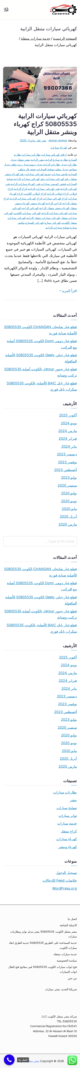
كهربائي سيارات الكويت (27, 213)
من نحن (72, 978)
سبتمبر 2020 (67, 485)
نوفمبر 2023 (67, 462)
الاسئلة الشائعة (68, 925)
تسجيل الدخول (66, 873)
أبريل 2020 (68, 516)
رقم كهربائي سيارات (57, 179)
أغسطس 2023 (65, 470)
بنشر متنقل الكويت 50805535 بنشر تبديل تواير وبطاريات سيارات (43, 934)
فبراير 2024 (68, 438)
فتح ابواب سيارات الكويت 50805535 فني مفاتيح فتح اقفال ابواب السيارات (42, 969)
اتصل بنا (72, 918)
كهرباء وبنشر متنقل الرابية (54, 208)
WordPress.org (64, 888)
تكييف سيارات (60, 174)
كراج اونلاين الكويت (35, 193)
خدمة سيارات (67, 823)
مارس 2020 (67, 524)
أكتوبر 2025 (68, 415)
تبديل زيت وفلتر (20, 164)
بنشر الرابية (37, 159)
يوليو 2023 (69, 477)
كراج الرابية (20, 188)
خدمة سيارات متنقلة (65, 954)
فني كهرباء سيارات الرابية (25, 184)
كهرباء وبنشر (37, 203)
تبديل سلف (61, 169)
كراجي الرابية (54, 203)
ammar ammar (58, 140)
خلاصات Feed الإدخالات (60, 880)
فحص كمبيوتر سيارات (53, 184)
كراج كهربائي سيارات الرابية (26, 198)
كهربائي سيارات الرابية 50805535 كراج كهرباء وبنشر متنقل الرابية (45, 124)
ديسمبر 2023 (67, 454)
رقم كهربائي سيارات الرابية (29, 179)
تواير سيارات (67, 816)
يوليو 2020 (69, 493)
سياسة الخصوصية (67, 960)
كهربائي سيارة (52, 222)
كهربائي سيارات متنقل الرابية (43, 218)
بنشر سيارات (52, 989)
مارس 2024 (67, 431)
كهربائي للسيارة (34, 222)
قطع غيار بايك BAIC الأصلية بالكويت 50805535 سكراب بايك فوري (42, 386)
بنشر (73, 800)
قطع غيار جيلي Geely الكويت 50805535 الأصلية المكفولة (41, 358)
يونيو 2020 (69, 501)
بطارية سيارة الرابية (56, 159)
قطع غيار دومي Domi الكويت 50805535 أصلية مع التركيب (42, 344)
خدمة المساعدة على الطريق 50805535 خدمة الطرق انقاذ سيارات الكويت (43, 945)
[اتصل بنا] (9, 1059)
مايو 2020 (69, 509)
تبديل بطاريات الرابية (55, 164)
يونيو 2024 (69, 423)
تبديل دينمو (36, 164)
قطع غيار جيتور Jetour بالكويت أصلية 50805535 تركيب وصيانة (40, 372)
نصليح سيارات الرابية (57, 227)
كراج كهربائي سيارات (55, 198)
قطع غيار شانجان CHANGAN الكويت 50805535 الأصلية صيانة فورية (40, 330)
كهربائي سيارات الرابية (54, 213)
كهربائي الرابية (30, 208)
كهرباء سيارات (58, 147)
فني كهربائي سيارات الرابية (43, 188)
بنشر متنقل (23, 159)
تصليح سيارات (67, 808)
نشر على (33, 140)
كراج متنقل (69, 831)
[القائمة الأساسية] (6, 10)
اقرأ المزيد (69, 291)
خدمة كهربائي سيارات (37, 174)
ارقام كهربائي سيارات (54, 154)
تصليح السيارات (45, 169)
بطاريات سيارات (31, 154)
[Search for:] (40, 541)
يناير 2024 (69, 446)
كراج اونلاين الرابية (58, 193)
